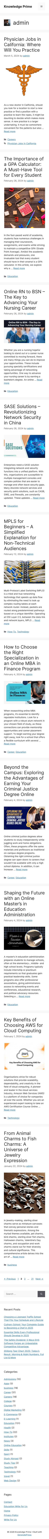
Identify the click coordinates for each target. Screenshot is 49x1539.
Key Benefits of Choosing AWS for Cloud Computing (23, 1025)
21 (32, 1279)
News (7, 1441)
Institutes (9, 1436)
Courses (8, 1405)
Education (12, 276)
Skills (6, 1449)
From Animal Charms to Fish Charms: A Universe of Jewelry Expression (20, 1146)
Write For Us (10, 1519)
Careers (11, 139)
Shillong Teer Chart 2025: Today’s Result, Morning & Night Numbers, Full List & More (24, 1354)
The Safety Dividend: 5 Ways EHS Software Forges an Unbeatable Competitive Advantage (21, 1343)
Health (7, 1427)
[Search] (41, 1294)
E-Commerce (11, 1414)
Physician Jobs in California (21, 143)
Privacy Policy (11, 1515)
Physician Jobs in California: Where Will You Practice (22, 44)
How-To (11, 631)
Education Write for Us (15, 1506)
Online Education (13, 1445)
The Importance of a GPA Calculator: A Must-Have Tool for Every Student (24, 167)
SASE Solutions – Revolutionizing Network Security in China (22, 414)
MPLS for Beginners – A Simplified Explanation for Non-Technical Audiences (20, 534)
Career (10, 752)
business (12, 1265)
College (8, 1401)
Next (39, 1279)
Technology (23, 631)
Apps (6, 1383)
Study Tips (9, 1463)
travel (7, 1476)
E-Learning (9, 1419)
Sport (7, 1454)
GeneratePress (24, 1535)
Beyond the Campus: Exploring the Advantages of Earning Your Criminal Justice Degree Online (24, 780)
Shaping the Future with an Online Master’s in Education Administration (24, 903)
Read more (9, 131)
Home (7, 1511)
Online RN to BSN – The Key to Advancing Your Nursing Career (24, 300)
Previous (10, 1279)
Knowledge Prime (18, 6)
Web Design (10, 1480)
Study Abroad (11, 1458)
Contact (8, 1502)
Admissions (10, 1379)
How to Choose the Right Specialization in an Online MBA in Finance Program (22, 657)
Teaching (8, 1467)
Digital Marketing (13, 1410)
